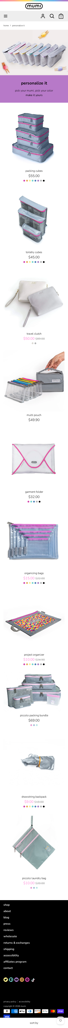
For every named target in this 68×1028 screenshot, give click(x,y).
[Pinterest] (27, 979)
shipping (8, 949)
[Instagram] (22, 979)
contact (8, 968)
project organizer (34, 655)
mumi (23, 1006)
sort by (34, 1023)
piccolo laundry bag (34, 878)
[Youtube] (16, 979)
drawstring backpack (34, 797)
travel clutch (34, 334)
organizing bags (34, 573)
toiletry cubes (34, 252)
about (7, 911)
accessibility (11, 955)
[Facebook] (11, 979)
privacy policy (9, 1001)
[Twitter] (5, 979)
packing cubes (34, 171)
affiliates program (15, 962)
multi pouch (34, 415)
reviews (8, 930)
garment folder (34, 492)
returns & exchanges (16, 943)
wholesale (10, 936)
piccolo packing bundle (34, 715)
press (6, 924)
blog (6, 917)
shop (6, 905)
